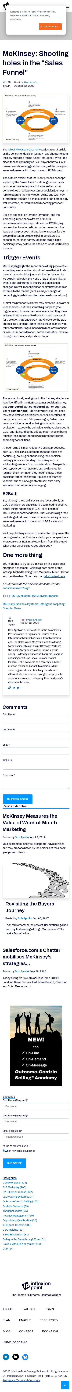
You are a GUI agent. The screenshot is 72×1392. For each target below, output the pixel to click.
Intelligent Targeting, (53, 604)
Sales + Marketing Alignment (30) (22, 1244)
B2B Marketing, (22, 595)
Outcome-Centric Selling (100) (20, 1201)
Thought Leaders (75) (15, 1211)
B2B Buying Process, (45, 595)
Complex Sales (12, 608)
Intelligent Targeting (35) (17, 1225)
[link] (36, 1285)
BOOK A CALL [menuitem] (51, 1331)
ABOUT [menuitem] (8, 1309)
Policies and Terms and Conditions (21, 1380)
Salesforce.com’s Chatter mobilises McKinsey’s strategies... (31, 957)
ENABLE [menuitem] (25, 1320)
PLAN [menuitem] (6, 1320)
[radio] (36, 1151)
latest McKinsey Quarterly (24, 149)
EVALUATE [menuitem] (28, 1309)
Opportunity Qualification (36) (20, 1220)
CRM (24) (8, 1248)
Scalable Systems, (28, 604)
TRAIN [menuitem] (49, 1309)
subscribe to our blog (15, 588)
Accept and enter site (50, 26)
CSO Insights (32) (13, 1229)
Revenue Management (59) (18, 1215)
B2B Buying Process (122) (18, 1192)
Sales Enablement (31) (16, 1234)
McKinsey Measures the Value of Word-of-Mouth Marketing (30, 822)
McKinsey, (9, 604)
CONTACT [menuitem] (26, 1331)
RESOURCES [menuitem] (48, 1320)
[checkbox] (36, 1151)
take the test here (54, 576)
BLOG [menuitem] (6, 1331)
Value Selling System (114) (18, 1196)
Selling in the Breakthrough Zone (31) (24, 1239)
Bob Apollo (31, 82)
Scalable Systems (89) (16, 1206)
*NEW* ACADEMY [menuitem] (15, 1342)
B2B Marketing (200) (14, 1187)
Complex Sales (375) (15, 1182)
